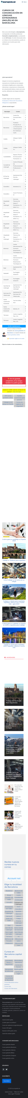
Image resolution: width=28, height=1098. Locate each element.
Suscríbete (7, 1081)
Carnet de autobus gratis (8, 1033)
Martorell (9, 916)
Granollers (18, 909)
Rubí (9, 925)
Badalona (9, 891)
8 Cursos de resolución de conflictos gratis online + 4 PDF (19, 788)
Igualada (18, 911)
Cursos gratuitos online (8, 1058)
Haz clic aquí (17, 392)
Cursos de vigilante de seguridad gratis (12, 1025)
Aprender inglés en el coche (16, 338)
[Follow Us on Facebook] (3, 1069)
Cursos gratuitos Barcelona (9, 1047)
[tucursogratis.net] (8, 2)
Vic (19, 936)
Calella (19, 895)
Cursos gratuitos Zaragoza (9, 1055)
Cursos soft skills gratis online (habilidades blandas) (18, 814)
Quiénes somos (8, 1092)
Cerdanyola (18, 900)
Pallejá (19, 918)
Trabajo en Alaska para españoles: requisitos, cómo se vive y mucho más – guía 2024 (14, 602)
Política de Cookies (18, 1092)
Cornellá (9, 902)
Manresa (18, 914)
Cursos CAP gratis (7, 1028)
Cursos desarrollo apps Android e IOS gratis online (19, 826)
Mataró (18, 916)
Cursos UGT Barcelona (10, 988)
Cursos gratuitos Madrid (8, 1044)
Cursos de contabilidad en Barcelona (9, 978)
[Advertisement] (14, 60)
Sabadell (18, 925)
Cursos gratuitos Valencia (8, 1050)
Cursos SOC (7, 986)
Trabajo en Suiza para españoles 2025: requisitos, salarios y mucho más (14, 646)
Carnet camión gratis (7, 1019)
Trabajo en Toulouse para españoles (14, 560)
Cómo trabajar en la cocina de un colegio (14, 580)
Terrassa (9, 936)
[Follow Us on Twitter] (6, 1069)
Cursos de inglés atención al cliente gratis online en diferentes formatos (18, 801)
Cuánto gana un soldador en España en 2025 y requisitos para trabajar (14, 624)
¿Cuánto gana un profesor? (9, 1022)
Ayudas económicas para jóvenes (19, 398)
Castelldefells (18, 897)
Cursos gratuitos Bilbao (8, 1052)
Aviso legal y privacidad (14, 1094)
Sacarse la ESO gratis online (9, 1031)
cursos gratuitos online (13, 334)
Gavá (18, 907)
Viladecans (9, 943)
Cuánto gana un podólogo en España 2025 (14, 540)
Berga (9, 895)
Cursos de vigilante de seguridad (19, 404)
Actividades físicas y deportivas (9, 962)
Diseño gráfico (18, 969)
